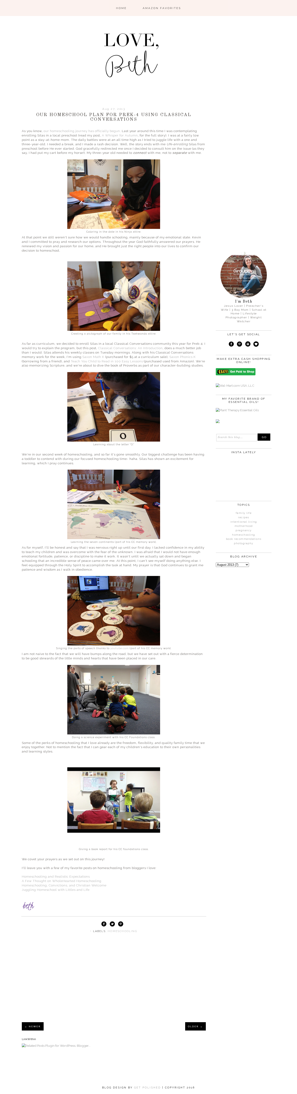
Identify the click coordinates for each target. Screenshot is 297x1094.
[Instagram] (248, 345)
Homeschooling (122, 931)
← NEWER (33, 1026)
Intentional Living (243, 521)
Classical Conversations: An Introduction (130, 348)
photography (243, 543)
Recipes (243, 517)
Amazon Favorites (162, 8)
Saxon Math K (93, 357)
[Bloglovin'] (256, 345)
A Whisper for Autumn (120, 135)
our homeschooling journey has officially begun (82, 131)
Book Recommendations (243, 539)
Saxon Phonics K (182, 357)
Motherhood (244, 526)
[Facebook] (231, 345)
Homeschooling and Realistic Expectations (56, 876)
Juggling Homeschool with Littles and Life (56, 890)
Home (121, 8)
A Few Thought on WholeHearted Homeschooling (61, 881)
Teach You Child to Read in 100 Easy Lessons (107, 361)
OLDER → (195, 1026)
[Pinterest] (239, 345)
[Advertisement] (114, 983)
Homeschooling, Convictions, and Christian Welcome (64, 885)
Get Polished (148, 1087)
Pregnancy (244, 530)
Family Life (244, 513)
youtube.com (119, 648)
